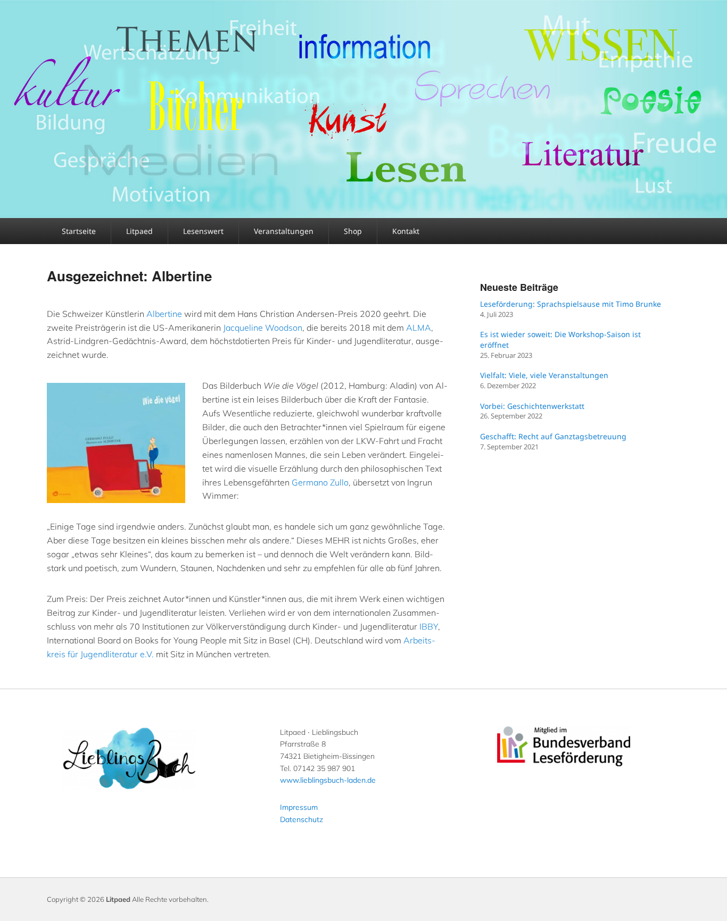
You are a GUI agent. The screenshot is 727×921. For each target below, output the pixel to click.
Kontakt (405, 231)
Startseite (79, 231)
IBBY (428, 626)
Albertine (164, 313)
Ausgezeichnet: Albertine (129, 276)
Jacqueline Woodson (262, 327)
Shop (353, 231)
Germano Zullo (320, 482)
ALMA (418, 327)
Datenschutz (301, 819)
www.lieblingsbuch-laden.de (328, 780)
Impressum (299, 807)
